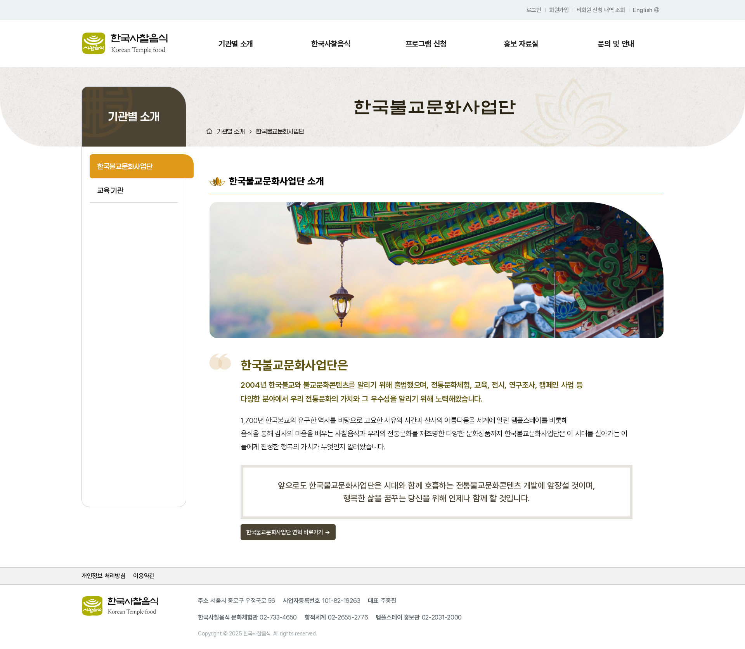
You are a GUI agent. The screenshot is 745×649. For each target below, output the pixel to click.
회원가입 (559, 10)
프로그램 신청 (426, 43)
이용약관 (143, 575)
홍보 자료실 (521, 43)
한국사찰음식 (330, 43)
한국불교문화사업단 (124, 166)
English (643, 10)
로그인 (534, 10)
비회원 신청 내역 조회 (601, 10)
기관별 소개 (235, 43)
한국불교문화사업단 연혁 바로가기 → (288, 532)
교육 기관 (110, 190)
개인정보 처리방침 (103, 575)
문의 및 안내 (616, 43)
